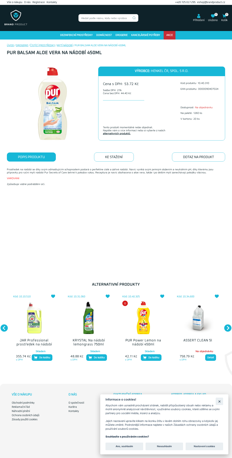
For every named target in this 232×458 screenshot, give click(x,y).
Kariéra (73, 407)
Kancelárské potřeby (145, 35)
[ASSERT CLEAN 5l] (198, 318)
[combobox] (108, 18)
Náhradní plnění (21, 411)
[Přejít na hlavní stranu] (16, 24)
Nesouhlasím (164, 446)
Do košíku (44, 357)
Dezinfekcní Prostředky (76, 35)
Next (226, 326)
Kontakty (52, 2)
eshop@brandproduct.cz (211, 2)
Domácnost (104, 35)
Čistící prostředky (42, 45)
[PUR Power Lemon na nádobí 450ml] (143, 318)
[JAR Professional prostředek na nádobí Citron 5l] (34, 318)
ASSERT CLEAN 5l (197, 340)
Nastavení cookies (204, 446)
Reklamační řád (21, 407)
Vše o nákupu (14, 2)
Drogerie (121, 35)
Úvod (10, 45)
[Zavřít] (219, 401)
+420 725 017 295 (185, 2)
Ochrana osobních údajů (25, 415)
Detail (210, 357)
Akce (169, 35)
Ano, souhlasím (124, 446)
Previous (2, 326)
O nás (27, 2)
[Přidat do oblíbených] (53, 296)
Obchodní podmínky (23, 403)
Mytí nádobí (65, 45)
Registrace (38, 2)
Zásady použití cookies (25, 419)
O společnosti (76, 403)
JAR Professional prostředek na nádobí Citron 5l (34, 344)
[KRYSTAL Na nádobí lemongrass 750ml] (89, 318)
